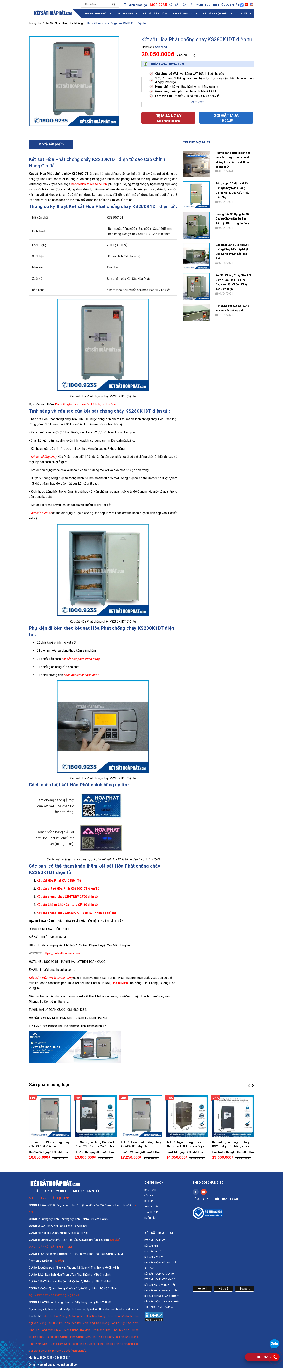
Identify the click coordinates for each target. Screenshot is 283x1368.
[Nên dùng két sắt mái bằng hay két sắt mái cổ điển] (196, 311)
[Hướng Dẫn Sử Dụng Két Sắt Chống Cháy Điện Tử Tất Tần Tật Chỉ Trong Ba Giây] (196, 225)
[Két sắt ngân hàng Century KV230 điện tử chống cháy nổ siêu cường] (233, 1116)
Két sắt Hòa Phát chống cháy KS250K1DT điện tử (49, 1144)
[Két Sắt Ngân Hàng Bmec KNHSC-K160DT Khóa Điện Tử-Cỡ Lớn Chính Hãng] (187, 1116)
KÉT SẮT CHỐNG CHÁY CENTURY (161, 1296)
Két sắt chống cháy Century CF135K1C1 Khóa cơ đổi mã (76, 913)
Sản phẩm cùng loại (49, 1084)
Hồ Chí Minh (120, 983)
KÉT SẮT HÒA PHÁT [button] (159, 1233)
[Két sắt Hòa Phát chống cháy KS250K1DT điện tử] (50, 1116)
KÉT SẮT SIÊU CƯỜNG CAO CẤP (160, 1290)
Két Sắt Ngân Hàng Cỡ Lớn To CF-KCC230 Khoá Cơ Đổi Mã (95, 1144)
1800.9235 (158, 4)
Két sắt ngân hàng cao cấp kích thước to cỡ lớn (86, 404)
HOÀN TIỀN (150, 1217)
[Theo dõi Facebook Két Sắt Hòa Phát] (196, 1192)
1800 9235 (226, 120)
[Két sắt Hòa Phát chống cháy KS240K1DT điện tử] (141, 1116)
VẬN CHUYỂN (151, 1206)
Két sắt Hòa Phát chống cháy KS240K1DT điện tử (141, 1144)
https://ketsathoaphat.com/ (62, 953)
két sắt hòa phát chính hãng (81, 659)
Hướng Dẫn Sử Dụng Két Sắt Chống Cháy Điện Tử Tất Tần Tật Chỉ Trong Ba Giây (232, 219)
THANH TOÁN (151, 1212)
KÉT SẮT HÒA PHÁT (154, 1240)
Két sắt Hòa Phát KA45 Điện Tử (59, 880)
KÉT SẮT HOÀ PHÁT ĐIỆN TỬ (159, 1273)
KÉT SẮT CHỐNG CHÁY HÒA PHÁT (161, 1301)
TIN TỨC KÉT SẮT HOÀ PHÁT (159, 1307)
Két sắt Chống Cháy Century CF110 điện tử (67, 905)
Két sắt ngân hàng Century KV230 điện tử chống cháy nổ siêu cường (232, 1144)
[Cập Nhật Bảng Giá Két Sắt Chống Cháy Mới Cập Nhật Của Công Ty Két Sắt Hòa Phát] (196, 255)
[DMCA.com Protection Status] (154, 1316)
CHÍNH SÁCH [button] (154, 1182)
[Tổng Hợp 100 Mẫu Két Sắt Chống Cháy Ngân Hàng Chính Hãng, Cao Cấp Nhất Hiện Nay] (196, 194)
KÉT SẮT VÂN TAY (153, 1257)
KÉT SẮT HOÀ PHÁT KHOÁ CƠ (159, 1279)
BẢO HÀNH (150, 1190)
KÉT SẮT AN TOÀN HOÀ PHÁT (159, 1285)
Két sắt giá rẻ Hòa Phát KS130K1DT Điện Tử (68, 888)
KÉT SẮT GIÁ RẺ (152, 1251)
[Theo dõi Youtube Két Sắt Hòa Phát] (204, 1192)
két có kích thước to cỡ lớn (89, 184)
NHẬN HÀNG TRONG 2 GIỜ (167, 63)
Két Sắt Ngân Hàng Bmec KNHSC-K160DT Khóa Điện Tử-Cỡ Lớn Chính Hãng (185, 1144)
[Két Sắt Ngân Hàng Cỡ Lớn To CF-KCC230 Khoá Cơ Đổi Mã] (96, 1116)
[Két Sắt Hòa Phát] (55, 1182)
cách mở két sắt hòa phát (81, 675)
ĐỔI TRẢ (148, 1195)
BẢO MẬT (149, 1201)
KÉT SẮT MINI (151, 1246)
